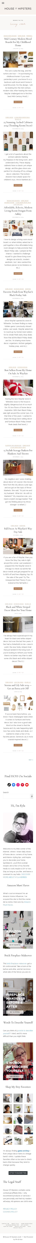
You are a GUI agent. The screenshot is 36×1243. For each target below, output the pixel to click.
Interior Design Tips (12, 1225)
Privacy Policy (18, 1227)
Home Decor (21, 35)
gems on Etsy (23, 1151)
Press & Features (20, 1226)
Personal (29, 35)
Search (6, 792)
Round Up (18, 119)
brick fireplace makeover (17, 963)
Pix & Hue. (19, 1239)
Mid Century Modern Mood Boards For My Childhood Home (18, 42)
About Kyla (15, 1223)
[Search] (32, 796)
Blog (29, 1226)
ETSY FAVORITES (18, 1173)
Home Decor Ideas (26, 1223)
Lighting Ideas (18, 682)
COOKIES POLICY (10, 1212)
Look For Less (18, 204)
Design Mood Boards (10, 35)
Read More (18, 101)
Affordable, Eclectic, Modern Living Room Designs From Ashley (18, 211)
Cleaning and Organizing (13, 445)
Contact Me (5, 1223)
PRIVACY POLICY (10, 1209)
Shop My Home (7, 1226)
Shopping (28, 288)
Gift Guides (24, 1225)
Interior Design (9, 202)
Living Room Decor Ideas (22, 117)
